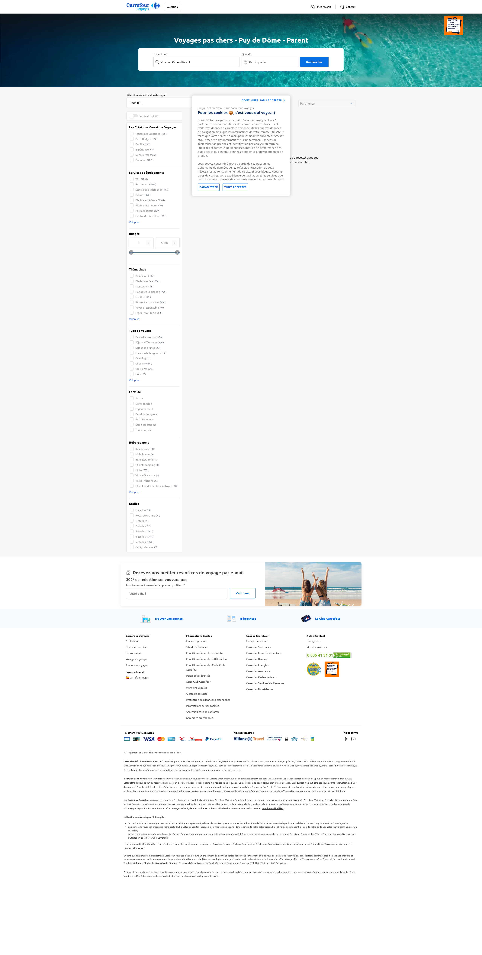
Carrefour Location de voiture (263, 653)
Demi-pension (143, 403)
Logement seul (144, 408)
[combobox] (164, 100)
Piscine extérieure (150, 200)
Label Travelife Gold (148, 312)
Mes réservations (317, 647)
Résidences (145, 449)
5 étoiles (144, 541)
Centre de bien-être (150, 216)
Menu (174, 6)
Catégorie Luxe (146, 547)
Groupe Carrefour (256, 641)
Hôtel (140, 374)
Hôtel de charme (147, 515)
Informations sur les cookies (202, 705)
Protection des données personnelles (208, 699)
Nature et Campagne (150, 291)
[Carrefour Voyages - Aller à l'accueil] (143, 6)
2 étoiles (143, 526)
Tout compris (143, 430)
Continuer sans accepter (262, 100)
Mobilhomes (144, 454)
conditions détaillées (272, 808)
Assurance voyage (136, 665)
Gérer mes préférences (199, 717)
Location (143, 510)
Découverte (145, 154)
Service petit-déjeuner (151, 189)
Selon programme (145, 424)
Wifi (141, 179)
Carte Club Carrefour (198, 681)
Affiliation (132, 641)
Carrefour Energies (257, 665)
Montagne (144, 286)
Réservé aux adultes (150, 302)
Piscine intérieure (149, 205)
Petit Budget (146, 139)
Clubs (141, 470)
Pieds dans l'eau (147, 281)
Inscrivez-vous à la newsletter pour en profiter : (155, 585)
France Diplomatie (197, 641)
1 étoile (141, 520)
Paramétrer (208, 187)
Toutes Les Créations (151, 133)
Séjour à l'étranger (150, 342)
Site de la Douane (196, 647)
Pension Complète (146, 414)
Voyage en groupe (136, 659)
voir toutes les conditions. (168, 752)
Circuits (143, 363)
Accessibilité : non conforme (203, 711)
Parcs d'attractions (148, 337)
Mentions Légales (196, 687)
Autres (139, 398)
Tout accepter (235, 187)
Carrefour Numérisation (260, 689)
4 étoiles (144, 536)
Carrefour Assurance (258, 671)
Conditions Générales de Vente (204, 653)
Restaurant (145, 184)
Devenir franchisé (136, 647)
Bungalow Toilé (146, 459)
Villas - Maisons (146, 480)
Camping (142, 358)
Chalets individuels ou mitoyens (156, 485)
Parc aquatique (147, 210)
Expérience (144, 149)
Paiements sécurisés (198, 675)
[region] (241, 146)
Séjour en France (148, 347)
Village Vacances (147, 475)
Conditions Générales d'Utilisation (206, 659)
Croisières (144, 368)
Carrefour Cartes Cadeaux (261, 677)
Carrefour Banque (256, 659)
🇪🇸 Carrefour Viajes (137, 677)
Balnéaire (144, 275)
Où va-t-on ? (160, 54)
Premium (144, 160)
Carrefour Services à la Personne (265, 683)
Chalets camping (147, 464)
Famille (142, 144)
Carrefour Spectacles (258, 647)
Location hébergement (150, 352)
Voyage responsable (149, 307)
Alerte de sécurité (196, 693)
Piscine (143, 194)
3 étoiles (144, 531)
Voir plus (134, 222)
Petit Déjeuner (144, 419)
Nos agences (314, 641)
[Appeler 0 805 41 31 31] (331, 655)
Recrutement (134, 653)
